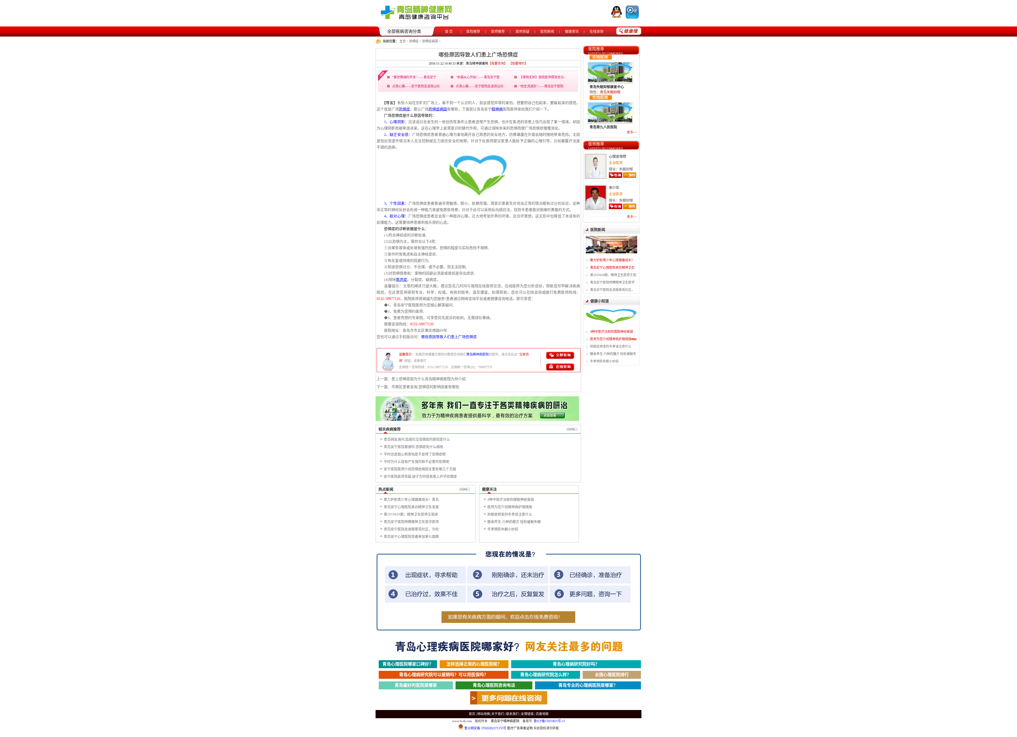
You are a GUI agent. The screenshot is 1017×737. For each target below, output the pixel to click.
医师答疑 (522, 31)
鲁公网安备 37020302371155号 (484, 728)
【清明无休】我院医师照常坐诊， (543, 77)
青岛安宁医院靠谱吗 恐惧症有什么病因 (413, 447)
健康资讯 (572, 31)
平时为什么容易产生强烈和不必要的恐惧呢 (416, 462)
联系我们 (512, 714)
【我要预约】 (518, 63)
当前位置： (391, 41)
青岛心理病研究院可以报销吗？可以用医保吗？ (443, 674)
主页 (402, 41)
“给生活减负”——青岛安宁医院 (541, 86)
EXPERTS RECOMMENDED (605, 53)
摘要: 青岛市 (609, 116)
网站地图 (483, 714)
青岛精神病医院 (477, 354)
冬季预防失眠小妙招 (502, 529)
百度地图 (542, 714)
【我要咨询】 (497, 63)
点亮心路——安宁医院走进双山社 (416, 86)
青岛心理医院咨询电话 (494, 685)
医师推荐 (498, 31)
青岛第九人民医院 (603, 111)
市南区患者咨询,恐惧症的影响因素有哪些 (425, 387)
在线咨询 (596, 31)
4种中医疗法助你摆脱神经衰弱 (510, 499)
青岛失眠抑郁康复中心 (607, 71)
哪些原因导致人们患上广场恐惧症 (449, 337)
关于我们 (497, 714)
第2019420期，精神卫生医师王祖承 (411, 514)
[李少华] (595, 208)
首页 (472, 714)
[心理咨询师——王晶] (595, 177)
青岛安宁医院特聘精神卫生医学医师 (411, 522)
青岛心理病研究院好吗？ (576, 664)
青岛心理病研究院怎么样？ (545, 674)
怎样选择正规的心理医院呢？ (474, 664)
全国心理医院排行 (612, 674)
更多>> (632, 132)
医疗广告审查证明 (520, 728)
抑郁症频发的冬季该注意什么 (509, 514)
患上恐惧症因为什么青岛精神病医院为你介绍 (428, 379)
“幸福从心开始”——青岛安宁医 (478, 77)
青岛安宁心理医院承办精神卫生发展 (411, 507)
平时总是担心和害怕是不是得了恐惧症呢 (415, 454)
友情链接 (527, 714)
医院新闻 (547, 31)
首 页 (449, 31)
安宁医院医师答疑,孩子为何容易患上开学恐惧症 (420, 476)
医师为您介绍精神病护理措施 (509, 507)
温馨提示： (407, 354)
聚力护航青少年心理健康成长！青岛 (411, 499)
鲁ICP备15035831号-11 (549, 721)
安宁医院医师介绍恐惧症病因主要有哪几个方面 (420, 469)
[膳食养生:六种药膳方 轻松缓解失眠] (611, 324)
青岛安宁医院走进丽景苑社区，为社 (411, 529)
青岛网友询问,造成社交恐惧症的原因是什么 (417, 439)
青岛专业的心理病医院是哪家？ (588, 685)
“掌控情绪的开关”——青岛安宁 (414, 77)
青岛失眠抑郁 (610, 76)
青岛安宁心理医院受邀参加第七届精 (411, 536)
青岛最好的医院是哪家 (416, 685)
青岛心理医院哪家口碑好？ (407, 664)
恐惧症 (414, 41)
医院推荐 (473, 31)
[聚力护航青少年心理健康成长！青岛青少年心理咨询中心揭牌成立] (611, 252)
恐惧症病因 (430, 41)
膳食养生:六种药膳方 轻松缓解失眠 (514, 522)
